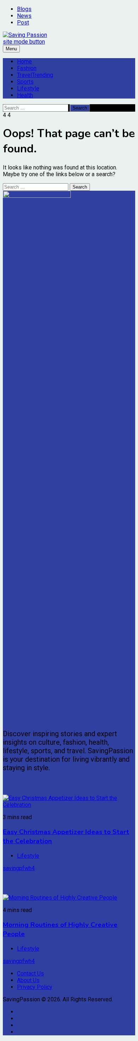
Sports (25, 81)
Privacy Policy (34, 987)
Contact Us (30, 973)
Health (25, 95)
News (24, 15)
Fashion (26, 68)
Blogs (24, 9)
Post (23, 22)
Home (24, 61)
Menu (11, 48)
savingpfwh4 (19, 868)
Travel (35, 75)
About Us (28, 980)
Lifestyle (28, 88)
